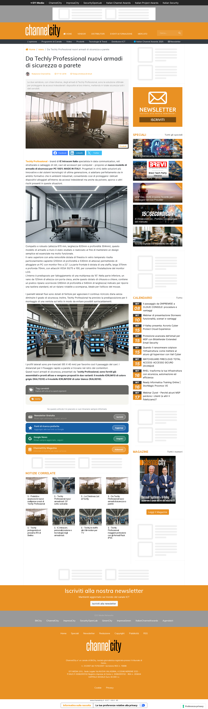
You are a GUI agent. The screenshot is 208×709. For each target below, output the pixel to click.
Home (70, 33)
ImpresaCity (72, 2)
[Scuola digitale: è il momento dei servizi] (157, 236)
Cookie (98, 687)
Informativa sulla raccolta (77, 705)
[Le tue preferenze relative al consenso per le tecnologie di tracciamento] (193, 706)
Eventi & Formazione (121, 34)
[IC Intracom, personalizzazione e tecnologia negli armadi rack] (63, 516)
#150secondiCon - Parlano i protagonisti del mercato (156, 220)
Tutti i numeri (174, 451)
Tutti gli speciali (173, 134)
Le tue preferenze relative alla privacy (116, 705)
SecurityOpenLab (92, 2)
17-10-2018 (61, 74)
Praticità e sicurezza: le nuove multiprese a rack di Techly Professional (36, 500)
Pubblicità (134, 633)
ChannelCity (55, 2)
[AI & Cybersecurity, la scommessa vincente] (157, 149)
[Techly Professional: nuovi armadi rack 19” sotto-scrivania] (63, 485)
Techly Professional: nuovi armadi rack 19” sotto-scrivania (62, 500)
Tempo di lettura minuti (82, 74)
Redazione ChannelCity (41, 74)
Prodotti (80, 41)
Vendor (82, 34)
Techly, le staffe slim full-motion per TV (89, 530)
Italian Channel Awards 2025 (149, 41)
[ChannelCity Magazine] (158, 479)
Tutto (179, 297)
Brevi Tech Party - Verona (148, 177)
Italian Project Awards (146, 2)
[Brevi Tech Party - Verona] (157, 171)
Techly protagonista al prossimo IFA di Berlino (34, 531)
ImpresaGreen (124, 620)
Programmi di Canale (52, 41)
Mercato (142, 34)
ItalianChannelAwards (147, 620)
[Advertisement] (104, 574)
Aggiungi (119, 428)
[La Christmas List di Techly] (90, 485)
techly (37, 399)
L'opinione (32, 41)
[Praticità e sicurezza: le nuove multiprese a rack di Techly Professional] (37, 485)
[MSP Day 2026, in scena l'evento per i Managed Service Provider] (157, 193)
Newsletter (175, 41)
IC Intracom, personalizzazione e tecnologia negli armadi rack (63, 531)
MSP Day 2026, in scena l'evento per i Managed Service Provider (154, 198)
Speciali (75, 633)
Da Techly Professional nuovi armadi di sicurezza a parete (117, 500)
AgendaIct (168, 620)
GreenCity (107, 620)
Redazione (104, 633)
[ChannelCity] (43, 30)
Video (69, 41)
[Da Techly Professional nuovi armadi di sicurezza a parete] (117, 485)
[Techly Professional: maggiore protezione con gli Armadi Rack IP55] (117, 516)
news (41, 49)
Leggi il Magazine (157, 512)
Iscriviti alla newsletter (104, 603)
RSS (145, 633)
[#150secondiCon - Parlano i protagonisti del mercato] (157, 215)
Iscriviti (119, 417)
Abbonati (119, 449)
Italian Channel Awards (118, 2)
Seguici (119, 438)
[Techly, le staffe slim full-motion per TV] (90, 516)
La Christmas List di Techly (90, 497)
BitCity (38, 620)
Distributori (98, 34)
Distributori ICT (118, 41)
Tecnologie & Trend (98, 41)
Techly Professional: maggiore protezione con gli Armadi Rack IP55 (117, 532)
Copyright (120, 633)
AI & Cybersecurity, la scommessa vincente (157, 155)
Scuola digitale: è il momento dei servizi (155, 243)
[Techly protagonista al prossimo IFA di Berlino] (37, 516)
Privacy (110, 687)
